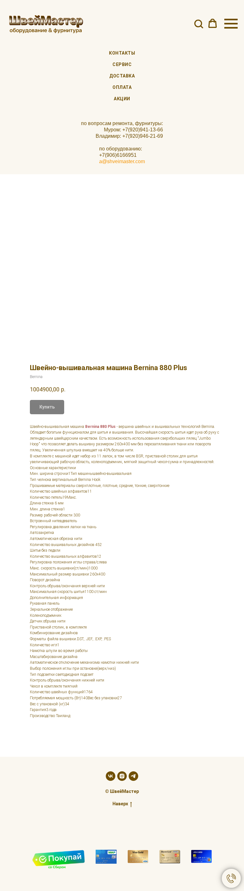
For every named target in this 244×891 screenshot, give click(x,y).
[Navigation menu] (231, 24)
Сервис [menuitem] (122, 64)
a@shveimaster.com (122, 161)
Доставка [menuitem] (122, 75)
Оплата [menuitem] (122, 87)
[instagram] (122, 776)
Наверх (120, 803)
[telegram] (133, 776)
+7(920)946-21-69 (142, 136)
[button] (198, 23)
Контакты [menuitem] (122, 53)
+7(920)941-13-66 (142, 129)
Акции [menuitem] (122, 98)
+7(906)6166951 (118, 155)
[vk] (110, 776)
